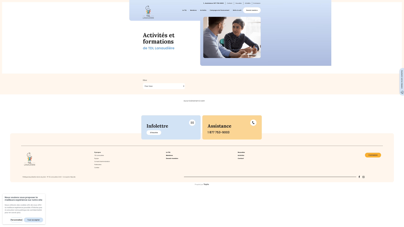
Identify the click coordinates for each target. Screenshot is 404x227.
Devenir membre (252, 10)
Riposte (73, 177)
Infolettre (247, 3)
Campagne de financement (219, 10)
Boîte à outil (237, 10)
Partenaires (97, 164)
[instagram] (363, 177)
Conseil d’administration (102, 161)
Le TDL (184, 10)
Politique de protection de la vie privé (34, 177)
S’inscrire (154, 132)
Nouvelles (239, 3)
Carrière (96, 167)
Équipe (96, 158)
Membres (193, 10)
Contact (229, 3)
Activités (203, 10)
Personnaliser (17, 220)
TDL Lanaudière (99, 155)
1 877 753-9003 (218, 132)
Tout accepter (33, 220)
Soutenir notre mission (402, 79)
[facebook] (359, 177)
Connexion (256, 3)
